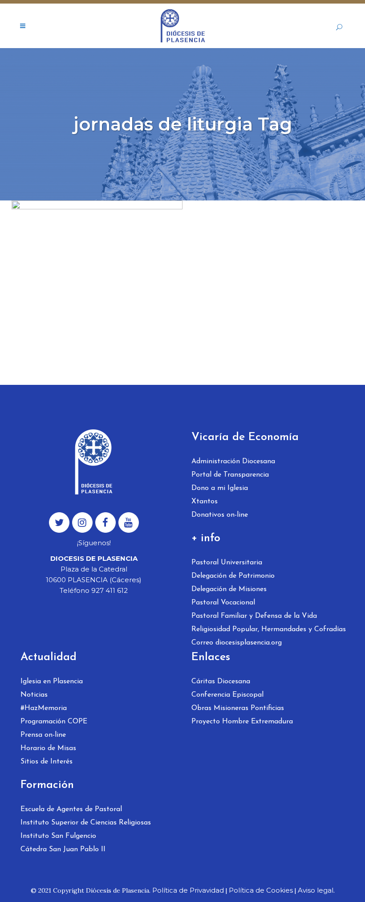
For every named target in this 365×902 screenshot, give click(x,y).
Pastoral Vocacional (223, 602)
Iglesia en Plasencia (51, 681)
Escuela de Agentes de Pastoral (71, 809)
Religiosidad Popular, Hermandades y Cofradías (268, 629)
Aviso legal (315, 890)
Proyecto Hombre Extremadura (242, 721)
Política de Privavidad (188, 890)
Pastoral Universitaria (226, 562)
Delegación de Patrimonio (233, 576)
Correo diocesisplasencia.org (236, 642)
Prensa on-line (43, 735)
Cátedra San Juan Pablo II (62, 849)
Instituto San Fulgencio (58, 836)
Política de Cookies (261, 890)
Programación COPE (53, 721)
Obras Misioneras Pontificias (237, 708)
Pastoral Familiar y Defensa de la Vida (254, 616)
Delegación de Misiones (229, 589)
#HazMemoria (43, 708)
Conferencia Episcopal (227, 694)
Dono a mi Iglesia (219, 488)
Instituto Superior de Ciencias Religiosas (85, 822)
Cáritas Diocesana (220, 681)
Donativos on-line (219, 514)
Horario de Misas (48, 748)
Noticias (34, 694)
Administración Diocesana (233, 461)
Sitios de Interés (46, 761)
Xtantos (204, 501)
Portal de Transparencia (230, 474)
